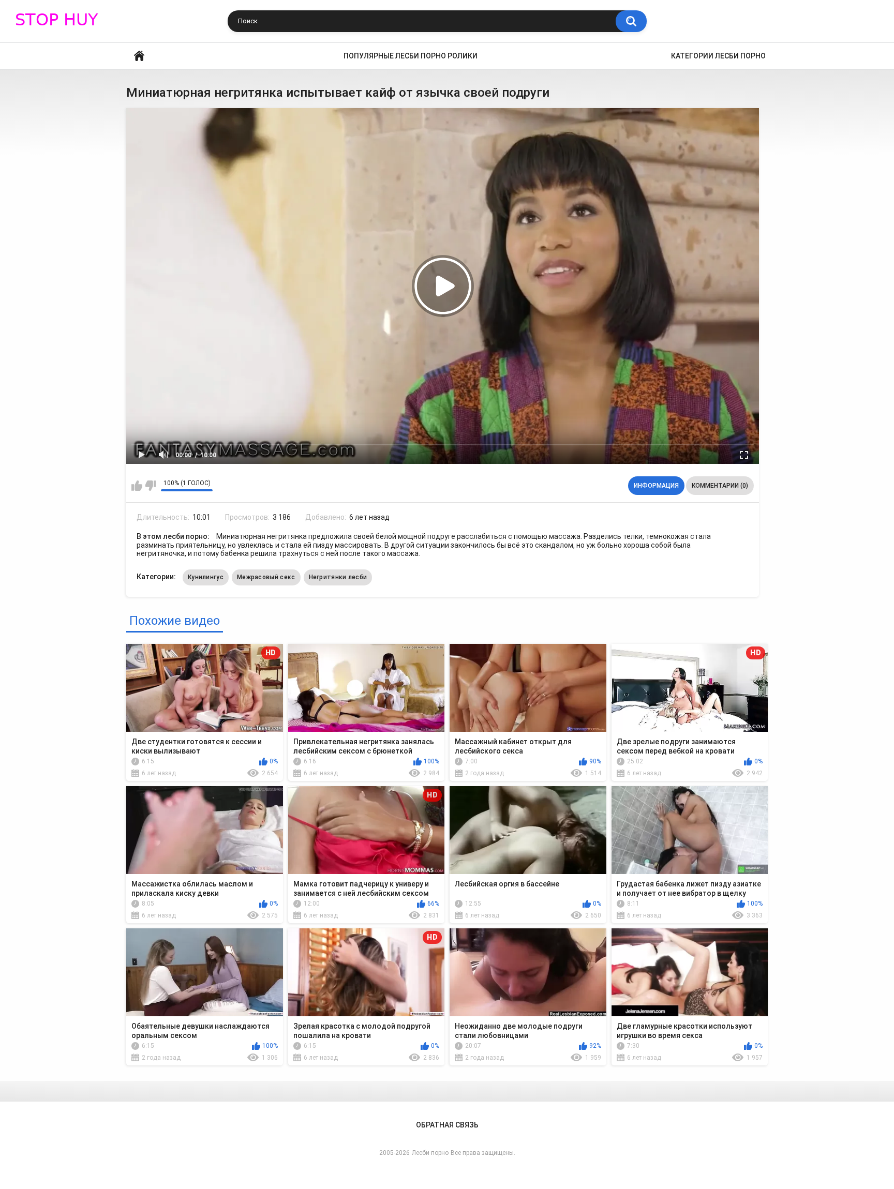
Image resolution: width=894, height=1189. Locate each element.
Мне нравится (136, 485)
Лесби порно (430, 1152)
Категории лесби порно (718, 56)
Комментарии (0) (720, 485)
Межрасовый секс (266, 577)
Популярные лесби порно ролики (411, 56)
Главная (139, 56)
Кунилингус (206, 577)
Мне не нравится (150, 485)
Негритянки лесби (338, 577)
